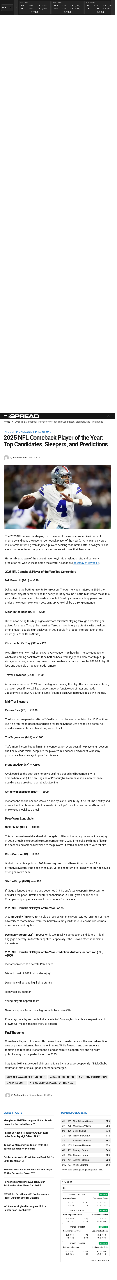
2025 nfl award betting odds (26, 1077)
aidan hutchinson (62, 1077)
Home (7, 421)
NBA (76, 1169)
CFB (82, 1169)
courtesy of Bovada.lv (86, 562)
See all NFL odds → (100, 1260)
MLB (94, 1169)
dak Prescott (16, 1082)
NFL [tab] (64, 1188)
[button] (5, 416)
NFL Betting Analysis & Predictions (28, 432)
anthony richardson (93, 1077)
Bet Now (103, 1194)
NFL (70, 1169)
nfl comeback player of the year (52, 1082)
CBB (88, 1169)
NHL (101, 1169)
